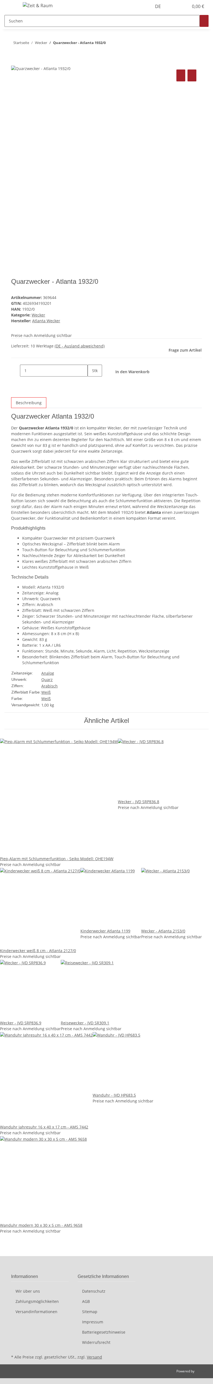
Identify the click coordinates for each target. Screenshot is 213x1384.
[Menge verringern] (15, 371)
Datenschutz (93, 1291)
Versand (94, 1357)
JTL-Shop (202, 1371)
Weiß (46, 692)
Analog (47, 673)
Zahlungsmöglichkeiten (37, 1301)
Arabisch (49, 686)
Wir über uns (28, 1291)
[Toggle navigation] (11, 6)
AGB (86, 1301)
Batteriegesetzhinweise (103, 1332)
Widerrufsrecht (96, 1342)
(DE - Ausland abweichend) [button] (80, 346)
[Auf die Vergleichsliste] (180, 75)
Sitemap (89, 1311)
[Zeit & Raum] (38, 5)
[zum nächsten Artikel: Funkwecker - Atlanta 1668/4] (110, 44)
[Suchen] (204, 21)
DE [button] (158, 6)
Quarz (47, 679)
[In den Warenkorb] (15, 62)
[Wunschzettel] (182, 6)
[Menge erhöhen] (92, 382)
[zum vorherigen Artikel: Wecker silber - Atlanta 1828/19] (120, 44)
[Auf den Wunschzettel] (191, 75)
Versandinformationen (36, 1311)
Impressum (92, 1321)
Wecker (38, 315)
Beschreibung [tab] (29, 402)
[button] (173, 6)
